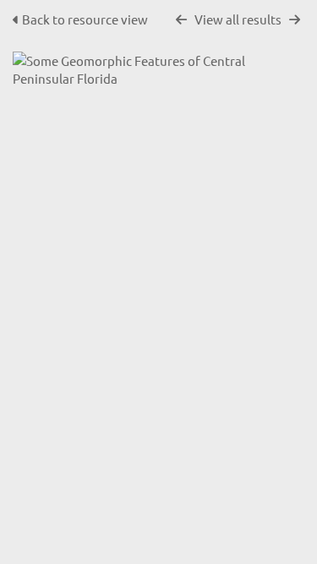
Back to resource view (84, 19)
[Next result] (294, 20)
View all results (237, 19)
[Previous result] (181, 20)
